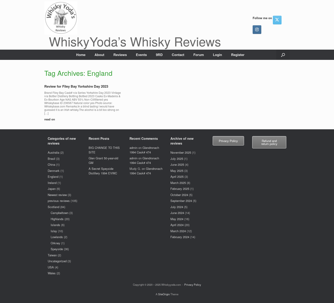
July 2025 (176, 158)
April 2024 (177, 225)
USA (51, 267)
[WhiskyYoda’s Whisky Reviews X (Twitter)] (277, 20)
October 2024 (179, 195)
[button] (283, 55)
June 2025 (177, 164)
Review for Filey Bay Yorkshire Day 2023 (76, 86)
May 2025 (176, 170)
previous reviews (59, 201)
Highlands (57, 219)
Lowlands (57, 237)
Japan (52, 188)
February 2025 (179, 188)
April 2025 (177, 176)
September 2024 (181, 201)
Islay (54, 231)
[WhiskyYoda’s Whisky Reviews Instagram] (257, 29)
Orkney (55, 243)
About (99, 54)
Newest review (57, 195)
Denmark (54, 170)
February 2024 (179, 237)
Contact (178, 54)
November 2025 (180, 152)
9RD (159, 54)
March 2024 (178, 231)
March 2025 (178, 183)
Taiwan (52, 255)
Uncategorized (57, 261)
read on (50, 119)
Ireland (52, 183)
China (51, 164)
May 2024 (176, 219)
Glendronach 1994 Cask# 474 (144, 149)
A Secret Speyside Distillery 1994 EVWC (103, 170)
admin (133, 147)
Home (80, 54)
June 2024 (177, 213)
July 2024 (176, 207)
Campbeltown (59, 213)
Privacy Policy (192, 284)
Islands (55, 225)
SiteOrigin (164, 294)
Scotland (53, 207)
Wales (52, 273)
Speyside (57, 249)
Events (141, 54)
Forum (198, 54)
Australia (53, 152)
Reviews (120, 54)
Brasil (51, 158)
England (53, 176)
